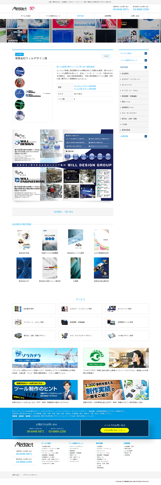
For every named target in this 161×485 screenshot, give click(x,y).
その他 (124, 124)
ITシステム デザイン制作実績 (85, 86)
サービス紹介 (26, 16)
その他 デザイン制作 (48, 463)
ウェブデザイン (74, 448)
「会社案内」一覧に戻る (62, 212)
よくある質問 (128, 450)
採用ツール (73, 455)
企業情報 (108, 16)
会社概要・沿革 (129, 446)
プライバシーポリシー (30, 475)
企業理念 (127, 455)
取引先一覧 (128, 453)
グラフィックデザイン (76, 446)
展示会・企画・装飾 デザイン (51, 459)
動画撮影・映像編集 (129, 96)
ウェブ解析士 (74, 459)
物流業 (28, 416)
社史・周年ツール (75, 457)
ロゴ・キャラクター (129, 113)
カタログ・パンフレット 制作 (51, 448)
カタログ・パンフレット (131, 79)
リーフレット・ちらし (130, 90)
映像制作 (72, 450)
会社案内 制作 (46, 446)
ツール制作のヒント (53, 16)
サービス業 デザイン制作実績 (85, 89)
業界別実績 (126, 130)
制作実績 (80, 16)
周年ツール (126, 102)
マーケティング (74, 461)
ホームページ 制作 (47, 450)
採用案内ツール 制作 (48, 457)
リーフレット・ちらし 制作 (50, 453)
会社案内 (125, 73)
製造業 (14, 416)
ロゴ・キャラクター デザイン (51, 461)
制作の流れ (128, 448)
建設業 (21, 416)
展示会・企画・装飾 (129, 119)
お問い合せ (135, 16)
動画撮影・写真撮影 (75, 453)
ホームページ (127, 85)
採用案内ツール (127, 107)
